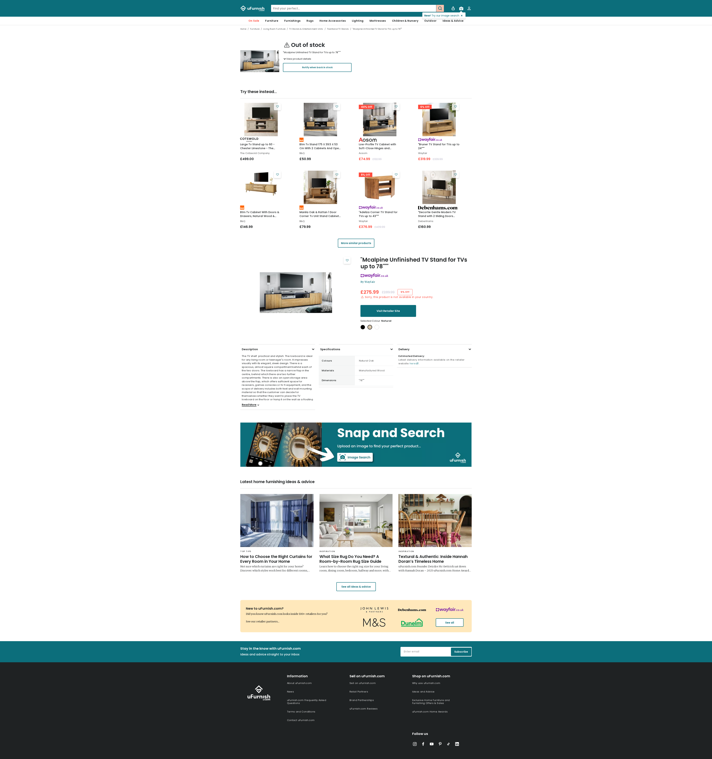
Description (250, 349)
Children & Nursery (405, 21)
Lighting (358, 21)
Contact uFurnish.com (301, 720)
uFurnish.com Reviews (364, 708)
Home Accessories (332, 21)
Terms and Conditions (301, 711)
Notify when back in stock (317, 67)
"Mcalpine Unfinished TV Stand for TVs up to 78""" (413, 263)
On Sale (253, 21)
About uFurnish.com (299, 683)
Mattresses (378, 21)
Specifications (330, 349)
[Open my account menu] (469, 8)
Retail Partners (359, 691)
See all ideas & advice (356, 587)
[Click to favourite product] (277, 106)
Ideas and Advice (423, 691)
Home (243, 28)
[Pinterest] (440, 744)
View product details (298, 59)
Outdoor (430, 21)
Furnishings (292, 21)
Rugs (310, 21)
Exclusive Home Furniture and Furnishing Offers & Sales (431, 701)
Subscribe (461, 652)
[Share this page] (453, 8)
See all (449, 622)
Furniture (271, 21)
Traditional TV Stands (338, 28)
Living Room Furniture (274, 28)
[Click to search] (440, 8)
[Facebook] (423, 744)
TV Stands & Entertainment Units (306, 28)
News (290, 691)
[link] (261, 119)
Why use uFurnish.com (426, 683)
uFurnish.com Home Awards (430, 711)
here (412, 363)
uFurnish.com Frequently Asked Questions (306, 701)
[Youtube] (431, 744)
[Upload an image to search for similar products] (461, 8)
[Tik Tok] (448, 744)
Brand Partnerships (362, 700)
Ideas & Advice (453, 21)
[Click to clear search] (432, 8)
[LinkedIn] (457, 744)
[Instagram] (414, 744)
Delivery (403, 349)
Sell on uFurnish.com (363, 683)
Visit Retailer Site (388, 311)
